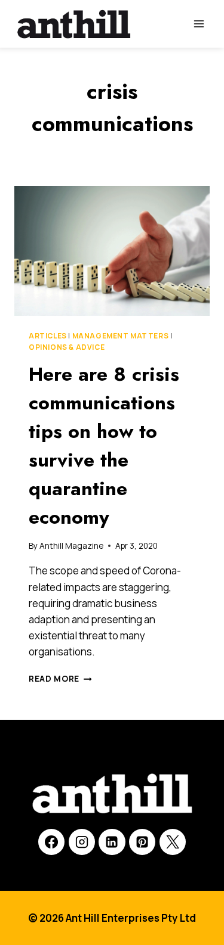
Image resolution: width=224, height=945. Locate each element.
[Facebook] (51, 842)
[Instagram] (82, 842)
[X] (172, 842)
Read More (60, 678)
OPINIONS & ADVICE (67, 347)
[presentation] (112, 251)
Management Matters (120, 336)
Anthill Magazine (71, 545)
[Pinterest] (142, 842)
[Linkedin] (112, 842)
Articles (48, 336)
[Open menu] (199, 23)
